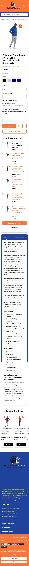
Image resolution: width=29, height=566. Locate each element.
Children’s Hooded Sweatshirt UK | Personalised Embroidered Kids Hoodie (17, 183)
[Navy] (22, 437)
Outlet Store (8, 531)
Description (6, 237)
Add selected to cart (14, 223)
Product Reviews (19, 237)
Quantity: (5, 117)
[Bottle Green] (2, 437)
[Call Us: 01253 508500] (24, 6)
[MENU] (2, 6)
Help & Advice (8, 523)
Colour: (4, 76)
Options (14, 163)
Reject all (14, 558)
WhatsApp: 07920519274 (10, 514)
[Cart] (27, 6)
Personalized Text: (7, 93)
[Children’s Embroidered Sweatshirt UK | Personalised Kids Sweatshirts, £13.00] (7, 421)
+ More (12, 437)
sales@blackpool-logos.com (11, 516)
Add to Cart (9, 126)
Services (6, 527)
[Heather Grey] (7, 437)
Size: (4, 85)
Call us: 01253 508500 (9, 511)
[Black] (4, 437)
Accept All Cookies (14, 562)
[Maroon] (9, 437)
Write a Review (15, 66)
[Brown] (6, 437)
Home (2, 19)
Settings (14, 555)
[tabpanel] (6, 431)
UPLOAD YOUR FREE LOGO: (10, 101)
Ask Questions (14, 131)
